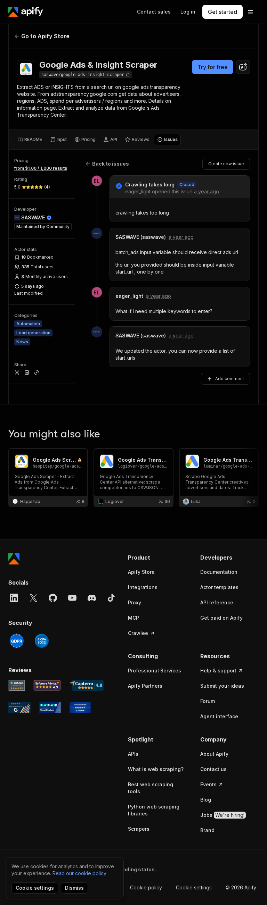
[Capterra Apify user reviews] (86, 685)
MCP (133, 618)
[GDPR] (16, 640)
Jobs (222, 815)
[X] (33, 597)
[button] (157, 557)
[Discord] (91, 597)
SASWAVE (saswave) (140, 237)
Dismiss (74, 888)
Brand (207, 830)
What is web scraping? (156, 769)
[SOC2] (41, 640)
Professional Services (154, 670)
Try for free (212, 67)
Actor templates (219, 587)
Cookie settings (194, 887)
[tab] (29, 139)
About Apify (214, 754)
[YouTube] (72, 597)
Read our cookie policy (79, 873)
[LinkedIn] (13, 597)
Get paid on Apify (221, 618)
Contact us (213, 769)
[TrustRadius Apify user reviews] (50, 707)
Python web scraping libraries (153, 810)
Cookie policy (146, 887)
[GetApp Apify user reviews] (16, 685)
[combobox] (243, 67)
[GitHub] (52, 597)
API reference (216, 602)
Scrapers (138, 829)
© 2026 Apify (241, 887)
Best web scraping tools (150, 787)
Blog (205, 800)
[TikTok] (111, 597)
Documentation (218, 572)
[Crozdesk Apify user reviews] (80, 707)
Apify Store (141, 572)
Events (208, 784)
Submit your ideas (222, 686)
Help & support (218, 670)
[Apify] (25, 12)
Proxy (134, 602)
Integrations (142, 587)
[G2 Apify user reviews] (19, 707)
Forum (207, 701)
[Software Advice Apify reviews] (47, 685)
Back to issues (110, 164)
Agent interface (219, 716)
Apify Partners (145, 686)
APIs (133, 754)
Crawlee (138, 633)
